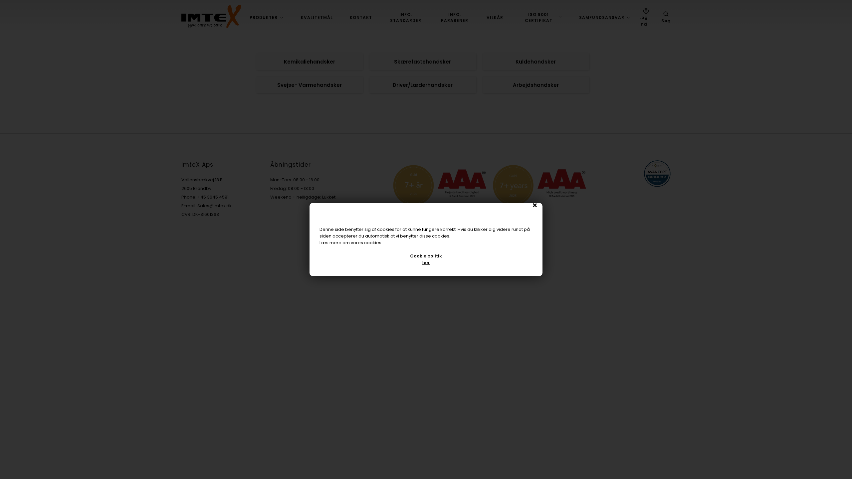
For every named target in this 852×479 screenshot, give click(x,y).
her (426, 262)
